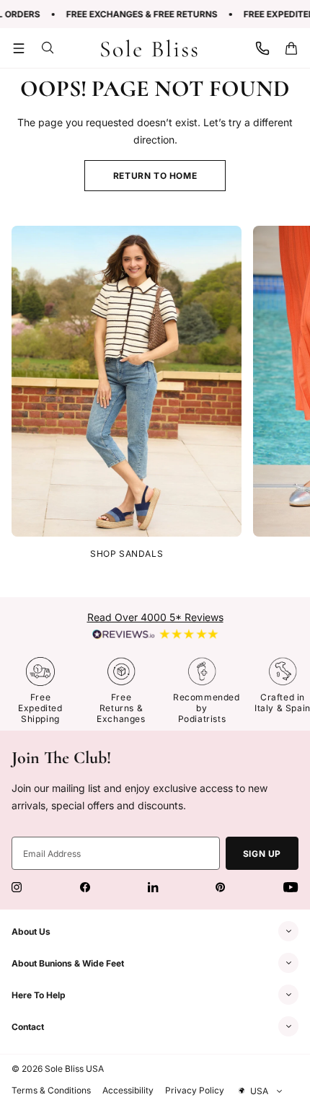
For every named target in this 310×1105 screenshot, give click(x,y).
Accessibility (128, 1090)
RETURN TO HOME (155, 175)
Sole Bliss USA (74, 1068)
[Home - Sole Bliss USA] (149, 48)
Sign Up (262, 853)
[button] (19, 48)
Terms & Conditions (51, 1090)
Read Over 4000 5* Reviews (155, 617)
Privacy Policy (194, 1090)
